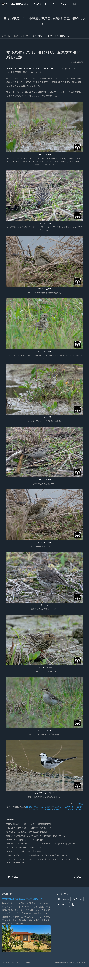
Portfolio (38, 4)
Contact (64, 4)
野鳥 (81, 803)
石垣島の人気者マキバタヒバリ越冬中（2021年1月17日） (30, 828)
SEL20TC (57, 807)
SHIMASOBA (13, 4)
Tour (55, 4)
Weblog (25, 4)
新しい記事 (13, 877)
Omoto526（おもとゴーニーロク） (20, 898)
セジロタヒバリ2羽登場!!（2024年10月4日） (25, 851)
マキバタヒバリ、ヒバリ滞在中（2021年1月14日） (27, 831)
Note (47, 4)
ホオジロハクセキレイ (44, 793)
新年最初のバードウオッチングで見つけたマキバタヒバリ (33, 68)
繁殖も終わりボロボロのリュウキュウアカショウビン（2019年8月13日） (36, 835)
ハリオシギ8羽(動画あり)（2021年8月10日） (25, 839)
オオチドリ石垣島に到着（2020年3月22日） (24, 847)
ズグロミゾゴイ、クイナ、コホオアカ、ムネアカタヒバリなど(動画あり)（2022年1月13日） (44, 843)
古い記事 (77, 877)
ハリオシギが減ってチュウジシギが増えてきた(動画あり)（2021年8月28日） (38, 855)
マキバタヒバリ (44, 154)
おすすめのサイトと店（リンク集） (17, 962)
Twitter (79, 899)
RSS (76, 904)
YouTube (65, 904)
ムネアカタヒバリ (44, 667)
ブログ (15, 36)
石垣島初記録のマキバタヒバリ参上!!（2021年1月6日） (29, 824)
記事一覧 (24, 36)
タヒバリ (44, 605)
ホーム (7, 36)
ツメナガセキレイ (44, 730)
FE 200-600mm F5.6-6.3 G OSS (39, 807)
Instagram (65, 899)
